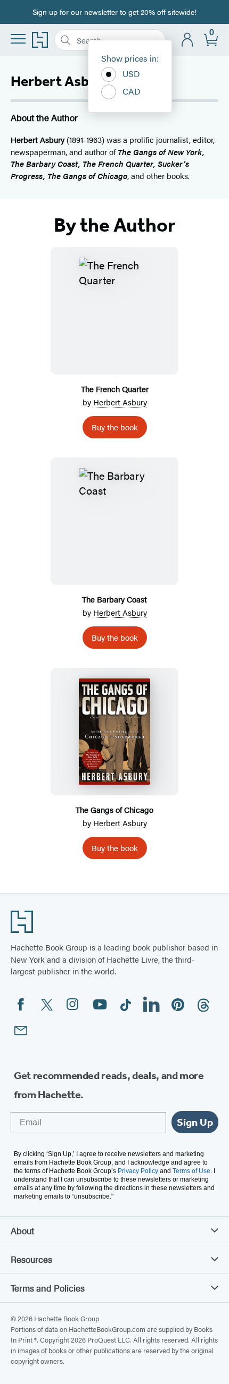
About (22, 1230)
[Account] (187, 40)
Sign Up (195, 1122)
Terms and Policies (48, 1287)
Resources (31, 1259)
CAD (131, 91)
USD (131, 73)
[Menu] (18, 39)
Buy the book (115, 426)
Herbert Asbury (120, 401)
